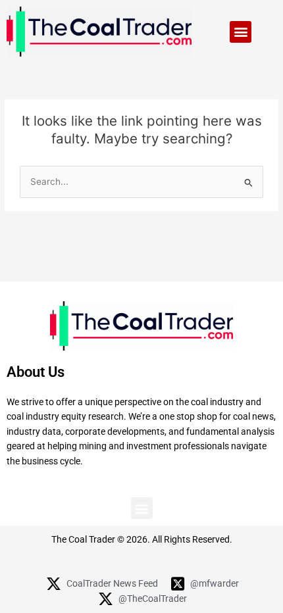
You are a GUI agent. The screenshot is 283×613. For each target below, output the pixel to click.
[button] (240, 32)
